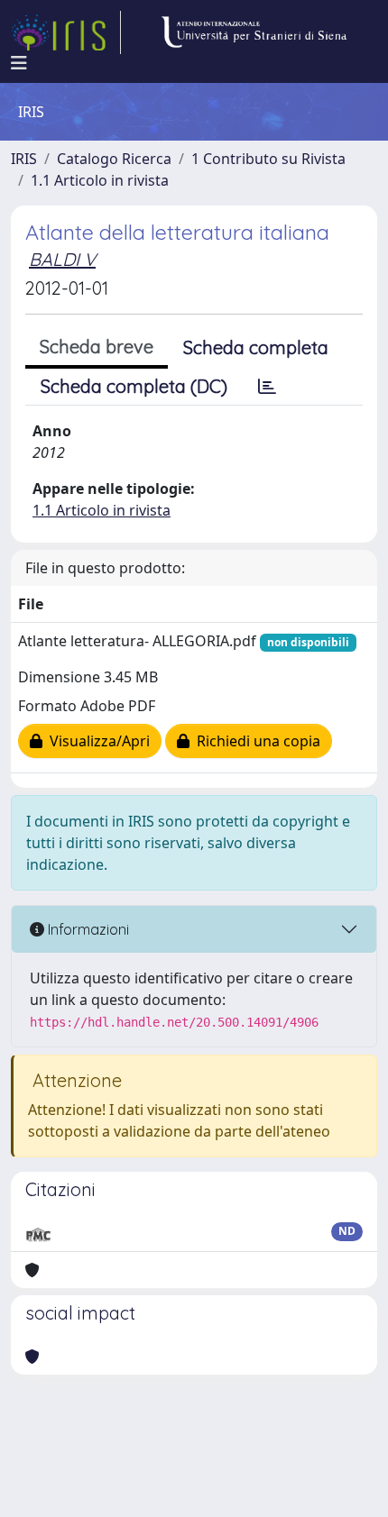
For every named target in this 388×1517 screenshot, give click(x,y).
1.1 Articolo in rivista (100, 180)
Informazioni (86, 929)
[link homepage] (66, 32)
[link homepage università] (253, 32)
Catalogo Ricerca (114, 159)
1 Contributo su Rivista (268, 159)
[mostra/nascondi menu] (19, 63)
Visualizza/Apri (96, 741)
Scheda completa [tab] (255, 347)
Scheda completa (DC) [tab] (134, 386)
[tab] (267, 387)
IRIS (24, 159)
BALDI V (62, 259)
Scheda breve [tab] (96, 346)
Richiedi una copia (254, 741)
